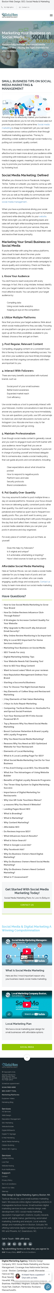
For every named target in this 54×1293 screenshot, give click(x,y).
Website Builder (8, 1126)
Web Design (6, 1115)
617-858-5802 (9, 7)
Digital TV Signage (9, 1134)
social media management (14, 202)
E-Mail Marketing (8, 1138)
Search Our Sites (8, 1188)
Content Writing (8, 1158)
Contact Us (25, 7)
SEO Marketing (7, 1123)
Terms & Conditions (9, 1184)
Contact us (45, 582)
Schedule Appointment (10, 1083)
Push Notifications (8, 1169)
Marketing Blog (7, 1102)
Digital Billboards (8, 1130)
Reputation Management (11, 1119)
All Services (6, 1111)
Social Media (27, 1047)
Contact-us (27, 905)
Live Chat (5, 1162)
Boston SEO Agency (9, 1149)
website (42, 216)
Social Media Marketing (10, 1141)
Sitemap (5, 1191)
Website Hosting (8, 1166)
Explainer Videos (8, 1098)
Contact (5, 1176)
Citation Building (8, 1145)
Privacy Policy (7, 1180)
